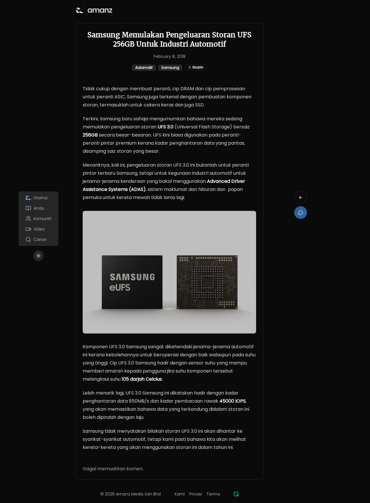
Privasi (195, 494)
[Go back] (300, 197)
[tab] (38, 198)
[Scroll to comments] (300, 212)
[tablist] (38, 218)
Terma (213, 494)
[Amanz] (236, 494)
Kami (180, 494)
